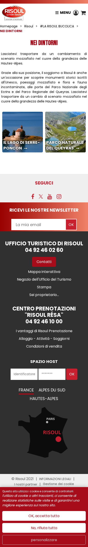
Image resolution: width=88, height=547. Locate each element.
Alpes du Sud (52, 390)
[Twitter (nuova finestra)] (41, 196)
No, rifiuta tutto (44, 527)
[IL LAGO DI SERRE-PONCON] (22, 132)
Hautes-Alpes (44, 398)
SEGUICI (44, 183)
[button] (83, 13)
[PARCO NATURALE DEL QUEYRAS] (65, 132)
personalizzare (44, 539)
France (26, 390)
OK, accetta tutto (44, 516)
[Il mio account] (76, 13)
